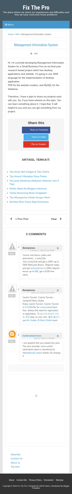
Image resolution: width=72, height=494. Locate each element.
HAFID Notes (44, 486)
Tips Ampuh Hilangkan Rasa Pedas (28, 176)
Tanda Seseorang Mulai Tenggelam (28, 193)
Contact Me (21, 480)
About (11, 480)
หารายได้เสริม (29, 307)
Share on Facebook (39, 130)
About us (15, 462)
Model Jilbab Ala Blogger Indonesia (28, 188)
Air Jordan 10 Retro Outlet (39, 320)
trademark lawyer (34, 353)
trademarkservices (31, 335)
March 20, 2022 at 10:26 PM (42, 293)
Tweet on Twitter (39, 137)
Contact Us (16, 458)
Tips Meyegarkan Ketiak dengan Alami (30, 197)
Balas (12, 254)
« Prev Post (21, 219)
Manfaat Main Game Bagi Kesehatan (29, 201)
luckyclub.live (37, 268)
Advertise (16, 454)
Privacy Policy (35, 480)
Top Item (15, 466)
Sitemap (59, 480)
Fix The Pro (36, 7)
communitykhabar (48, 307)
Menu (10, 24)
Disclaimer (49, 480)
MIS (36, 53)
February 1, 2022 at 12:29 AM (42, 251)
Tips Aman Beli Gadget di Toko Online (29, 171)
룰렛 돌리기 (54, 317)
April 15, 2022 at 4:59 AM (44, 338)
